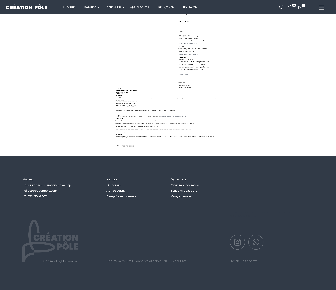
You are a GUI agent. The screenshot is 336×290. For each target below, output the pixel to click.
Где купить (166, 7)
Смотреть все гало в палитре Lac (187, 43)
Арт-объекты (115, 190)
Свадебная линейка (121, 196)
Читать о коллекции (183, 74)
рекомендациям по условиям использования (173, 116)
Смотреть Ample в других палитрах (188, 54)
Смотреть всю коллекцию (185, 75)
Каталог (90, 7)
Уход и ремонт (181, 196)
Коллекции (113, 7)
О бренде (68, 7)
